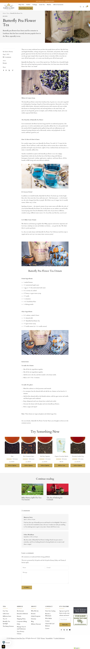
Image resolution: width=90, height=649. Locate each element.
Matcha (49, 4)
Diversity (33, 619)
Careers (47, 628)
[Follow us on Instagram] (67, 630)
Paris (12, 456)
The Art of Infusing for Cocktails (54, 498)
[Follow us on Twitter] (64, 630)
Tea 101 (5, 619)
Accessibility (49, 638)
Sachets (28, 4)
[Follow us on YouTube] (70, 630)
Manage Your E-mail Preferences (21, 628)
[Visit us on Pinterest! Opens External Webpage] (6, 70)
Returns (19, 616)
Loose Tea (42, 4)
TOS (38, 638)
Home (4, 13)
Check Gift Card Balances (49, 625)
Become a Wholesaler (48, 615)
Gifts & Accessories (58, 4)
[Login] (83, 6)
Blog (32, 621)
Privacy (43, 638)
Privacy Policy (54, 560)
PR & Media (48, 618)
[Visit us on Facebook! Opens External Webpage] (3, 70)
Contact (47, 621)
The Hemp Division (8, 626)
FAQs (18, 624)
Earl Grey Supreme (45, 456)
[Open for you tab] (3, 646)
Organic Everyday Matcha (61, 456)
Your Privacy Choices (20, 633)
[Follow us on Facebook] (61, 630)
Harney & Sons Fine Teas (18, 638)
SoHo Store (6, 614)
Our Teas (5, 611)
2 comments (8, 57)
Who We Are (35, 611)
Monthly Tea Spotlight (6, 623)
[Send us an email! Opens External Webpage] (12, 70)
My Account (20, 611)
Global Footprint (35, 616)
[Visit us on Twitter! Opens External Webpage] (9, 70)
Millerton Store (7, 616)
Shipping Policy (21, 619)
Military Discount (36, 624)
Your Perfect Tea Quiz (25, 8)
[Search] (80, 6)
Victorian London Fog (78, 456)
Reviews (33, 614)
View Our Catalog (50, 611)
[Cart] (86, 6)
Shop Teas (21, 4)
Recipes (5, 16)
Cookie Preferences (59, 638)
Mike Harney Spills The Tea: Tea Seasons (31, 498)
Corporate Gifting (22, 621)
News (8, 13)
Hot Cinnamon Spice (28, 456)
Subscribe (65, 624)
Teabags (34, 4)
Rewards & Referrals (22, 614)
